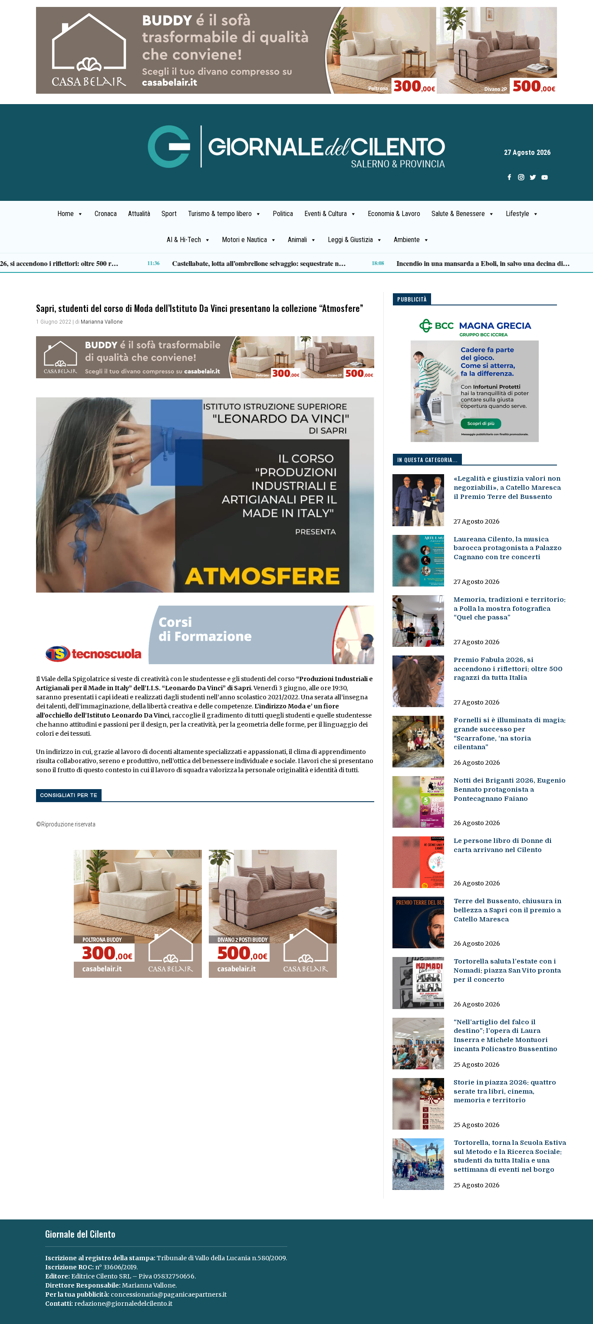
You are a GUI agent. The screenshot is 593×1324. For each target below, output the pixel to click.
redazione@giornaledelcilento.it (123, 1304)
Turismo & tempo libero (220, 214)
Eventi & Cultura (325, 214)
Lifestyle (517, 214)
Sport (169, 214)
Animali (297, 240)
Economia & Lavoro (394, 214)
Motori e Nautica (244, 240)
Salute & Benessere (458, 214)
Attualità (139, 214)
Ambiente (407, 240)
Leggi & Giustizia (350, 240)
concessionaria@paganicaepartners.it (169, 1294)
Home (65, 214)
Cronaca (106, 214)
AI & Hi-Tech (184, 240)
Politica (283, 214)
